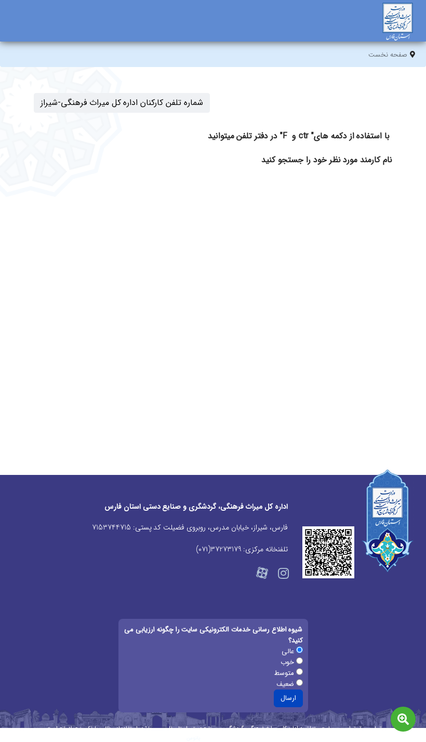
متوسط (285, 673)
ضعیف (286, 684)
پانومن (194, 738)
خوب (288, 662)
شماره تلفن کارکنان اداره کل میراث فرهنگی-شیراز (122, 102)
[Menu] (16, 28)
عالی (289, 651)
